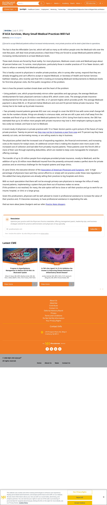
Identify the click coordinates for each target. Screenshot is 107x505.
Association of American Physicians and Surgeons (62, 170)
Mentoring (53, 9)
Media (56, 3)
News (57, 363)
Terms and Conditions (53, 315)
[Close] (103, 497)
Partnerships (62, 9)
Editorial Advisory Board (53, 310)
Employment (45, 9)
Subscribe (93, 229)
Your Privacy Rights (53, 321)
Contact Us (53, 308)
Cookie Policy (23, 503)
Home (39, 363)
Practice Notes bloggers (55, 204)
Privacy (53, 313)
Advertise (53, 303)
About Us (53, 300)
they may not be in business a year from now (57, 132)
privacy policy (44, 233)
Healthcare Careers (34, 9)
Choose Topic (8, 9)
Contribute (53, 305)
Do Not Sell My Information (53, 318)
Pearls (72, 3)
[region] (53, 497)
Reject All (79, 497)
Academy (65, 3)
